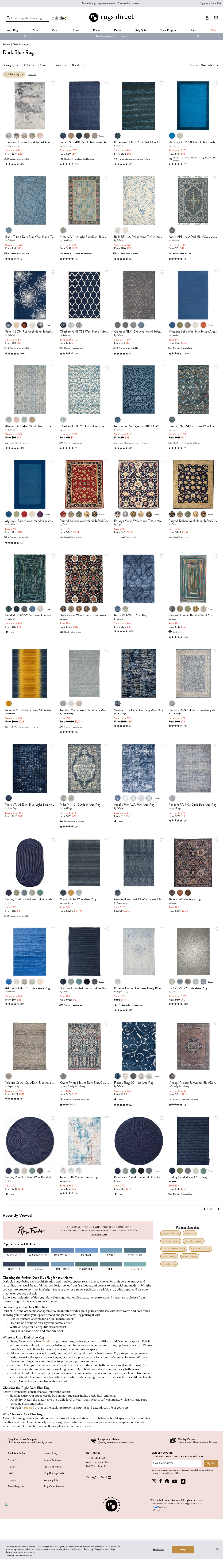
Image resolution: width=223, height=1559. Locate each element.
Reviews (12, 1467)
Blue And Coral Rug (200, 1248)
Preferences (158, 1549)
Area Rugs (13, 30)
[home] (111, 21)
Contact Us (93, 1453)
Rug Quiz (140, 30)
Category (9, 65)
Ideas (194, 30)
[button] (216, 18)
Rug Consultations (54, 1486)
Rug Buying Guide (54, 1473)
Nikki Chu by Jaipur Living (74, 1086)
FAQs (11, 1473)
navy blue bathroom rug (173, 1248)
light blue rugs (169, 1264)
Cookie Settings (52, 1460)
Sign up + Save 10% (211, 3)
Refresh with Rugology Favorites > (111, 36)
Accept (183, 1549)
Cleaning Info (51, 1480)
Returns (12, 1480)
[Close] (217, 1549)
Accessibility (50, 1453)
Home (6, 44)
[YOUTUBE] (174, 1481)
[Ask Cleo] (60, 18)
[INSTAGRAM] (154, 1481)
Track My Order (16, 1453)
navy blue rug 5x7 (170, 1241)
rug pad (29, 1407)
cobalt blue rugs (189, 1256)
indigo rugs (190, 1233)
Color (27, 65)
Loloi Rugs (67, 240)
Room (58, 65)
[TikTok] (183, 1481)
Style (76, 30)
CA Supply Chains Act (191, 1503)
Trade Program (168, 30)
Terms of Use (174, 1473)
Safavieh (120, 145)
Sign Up (211, 1463)
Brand (75, 65)
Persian (47, 1341)
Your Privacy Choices (160, 1508)
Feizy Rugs (67, 145)
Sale (213, 30)
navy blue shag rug (193, 1241)
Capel (65, 524)
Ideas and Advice (53, 1467)
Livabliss (175, 335)
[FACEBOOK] (160, 1481)
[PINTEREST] (167, 1481)
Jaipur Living (13, 145)
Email (104, 1477)
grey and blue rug (170, 1233)
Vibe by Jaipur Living (180, 1086)
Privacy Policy (158, 1473)
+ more (101, 135)
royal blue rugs (169, 1256)
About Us (13, 1460)
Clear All (32, 74)
